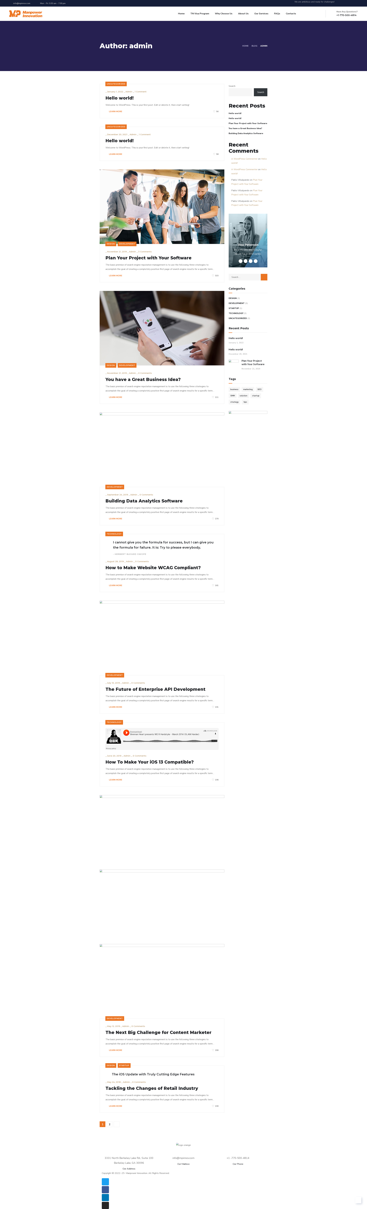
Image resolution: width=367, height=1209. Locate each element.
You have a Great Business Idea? (143, 379)
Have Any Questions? (347, 11)
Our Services (261, 13)
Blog (254, 46)
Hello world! (120, 98)
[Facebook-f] (346, 3)
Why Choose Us (223, 13)
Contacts (291, 13)
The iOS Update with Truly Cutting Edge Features (153, 1074)
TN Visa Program (199, 13)
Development (127, 244)
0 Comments (145, 373)
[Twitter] (341, 3)
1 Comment (141, 91)
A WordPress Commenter (244, 158)
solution (243, 395)
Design (111, 244)
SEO (259, 389)
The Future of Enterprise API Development (155, 689)
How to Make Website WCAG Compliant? (153, 567)
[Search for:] (248, 277)
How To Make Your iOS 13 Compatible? (150, 762)
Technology (114, 534)
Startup (124, 1065)
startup (255, 395)
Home (181, 13)
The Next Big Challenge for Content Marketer (158, 1032)
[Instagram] (357, 3)
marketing (248, 389)
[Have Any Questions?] (333, 13)
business (234, 389)
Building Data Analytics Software (144, 501)
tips (245, 402)
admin (128, 91)
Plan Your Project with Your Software (149, 258)
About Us (243, 13)
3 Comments (145, 251)
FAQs (277, 13)
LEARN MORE (115, 111)
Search (232, 86)
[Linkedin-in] (351, 3)
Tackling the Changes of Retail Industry (152, 1088)
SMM (232, 395)
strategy (234, 402)
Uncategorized (116, 84)
